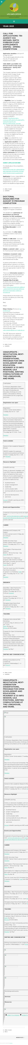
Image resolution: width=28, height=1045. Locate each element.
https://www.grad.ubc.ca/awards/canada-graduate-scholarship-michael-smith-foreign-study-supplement (13, 171)
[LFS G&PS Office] (14, 7)
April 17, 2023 (8, 189)
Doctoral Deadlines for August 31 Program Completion (14, 199)
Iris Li (6, 1031)
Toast (20, 572)
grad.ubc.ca (20, 330)
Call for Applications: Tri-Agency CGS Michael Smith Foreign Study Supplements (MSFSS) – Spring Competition (13, 41)
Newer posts (19, 1037)
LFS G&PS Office (14, 14)
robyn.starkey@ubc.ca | (10, 330)
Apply (5, 554)
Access (5, 500)
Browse (5, 628)
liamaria (7, 190)
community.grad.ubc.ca (13, 516)
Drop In (8, 665)
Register (5, 415)
